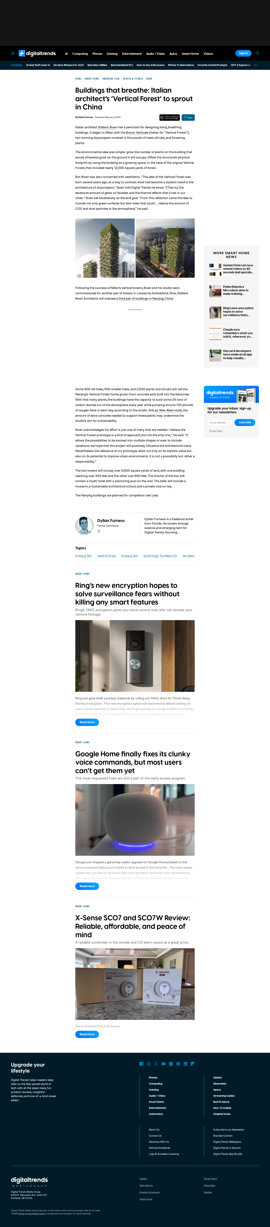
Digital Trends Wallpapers (227, 1141)
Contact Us (155, 1135)
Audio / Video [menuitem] (155, 54)
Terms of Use (146, 1199)
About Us (154, 1129)
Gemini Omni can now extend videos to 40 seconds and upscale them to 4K (238, 270)
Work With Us (146, 1185)
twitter (98, 531)
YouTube (163, 1064)
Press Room (209, 1185)
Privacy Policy (216, 430)
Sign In (243, 53)
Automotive (156, 1114)
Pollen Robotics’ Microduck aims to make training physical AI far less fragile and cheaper (236, 294)
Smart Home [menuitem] (190, 54)
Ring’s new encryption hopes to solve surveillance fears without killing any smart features (238, 315)
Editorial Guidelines (159, 1147)
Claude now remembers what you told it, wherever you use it (238, 335)
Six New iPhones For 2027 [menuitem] (68, 65)
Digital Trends (30, 58)
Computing (155, 1084)
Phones (153, 1078)
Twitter (156, 1064)
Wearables (219, 1084)
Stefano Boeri (107, 127)
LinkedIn (185, 1064)
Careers (143, 1178)
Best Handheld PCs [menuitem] (122, 65)
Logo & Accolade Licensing (164, 1153)
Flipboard (193, 1064)
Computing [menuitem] (80, 54)
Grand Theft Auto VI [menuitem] (38, 65)
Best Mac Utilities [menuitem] (97, 65)
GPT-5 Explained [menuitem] (241, 65)
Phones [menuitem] (97, 54)
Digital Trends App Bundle (227, 1153)
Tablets (217, 1078)
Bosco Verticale (137, 132)
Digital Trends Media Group (31, 1213)
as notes (168, 410)
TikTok (171, 1064)
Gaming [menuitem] (112, 54)
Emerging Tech (83, 555)
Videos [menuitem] (208, 54)
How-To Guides (222, 1108)
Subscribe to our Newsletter (228, 1129)
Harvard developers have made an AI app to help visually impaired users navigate (237, 358)
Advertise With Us (159, 1141)
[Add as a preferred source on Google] (169, 117)
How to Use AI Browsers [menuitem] (151, 65)
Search (257, 53)
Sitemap (208, 1192)
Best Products (221, 1102)
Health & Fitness (106, 555)
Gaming (154, 1090)
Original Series (222, 1114)
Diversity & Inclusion (150, 1192)
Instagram (149, 1064)
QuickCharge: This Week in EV (160, 555)
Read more (87, 722)
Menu (12, 53)
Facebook (141, 1064)
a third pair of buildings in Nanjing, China (144, 298)
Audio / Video (157, 1096)
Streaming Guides (224, 1096)
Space (217, 1090)
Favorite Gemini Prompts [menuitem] (212, 65)
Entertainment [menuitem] (132, 54)
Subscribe (245, 422)
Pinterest (178, 1064)
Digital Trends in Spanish (227, 1147)
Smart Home (156, 1102)
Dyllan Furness (85, 117)
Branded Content (223, 1135)
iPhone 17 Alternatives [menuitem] (181, 65)
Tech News (189, 555)
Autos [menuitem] (173, 54)
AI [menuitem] (66, 54)
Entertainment (157, 1108)
